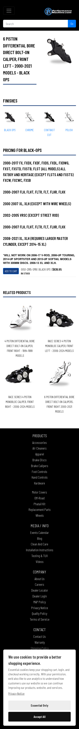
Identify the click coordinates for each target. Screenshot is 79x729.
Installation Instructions (39, 550)
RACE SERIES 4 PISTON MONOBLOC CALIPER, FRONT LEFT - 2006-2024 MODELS (59, 345)
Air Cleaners (39, 448)
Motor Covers (39, 492)
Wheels (39, 515)
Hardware (39, 483)
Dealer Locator (39, 590)
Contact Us (39, 636)
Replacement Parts (40, 509)
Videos (40, 562)
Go (71, 23)
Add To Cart (11, 271)
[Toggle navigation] (9, 11)
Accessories (39, 442)
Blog (39, 538)
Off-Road (39, 498)
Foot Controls (39, 472)
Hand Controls (40, 477)
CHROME (29, 130)
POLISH (69, 130)
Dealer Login (39, 596)
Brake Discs (39, 460)
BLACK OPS (10, 130)
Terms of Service (39, 619)
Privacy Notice (39, 608)
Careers (39, 584)
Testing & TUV (39, 556)
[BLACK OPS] (59, 52)
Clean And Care (39, 544)
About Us (39, 579)
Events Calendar (39, 532)
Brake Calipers (39, 466)
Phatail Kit (39, 504)
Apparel (39, 454)
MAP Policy (39, 602)
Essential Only (39, 705)
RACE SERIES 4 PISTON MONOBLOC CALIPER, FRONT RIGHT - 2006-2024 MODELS (20, 401)
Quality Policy (39, 613)
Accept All (40, 717)
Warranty (39, 642)
